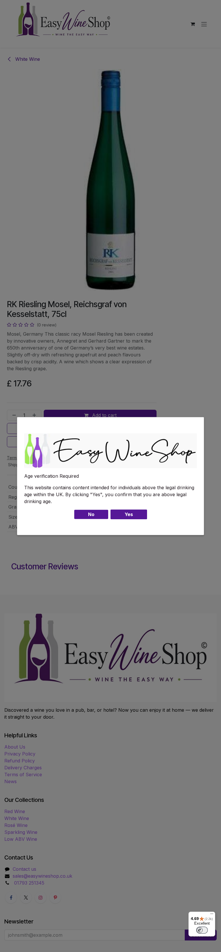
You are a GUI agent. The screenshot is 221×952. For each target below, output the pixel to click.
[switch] (202, 930)
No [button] (91, 514)
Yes (129, 514)
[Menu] (211, 915)
